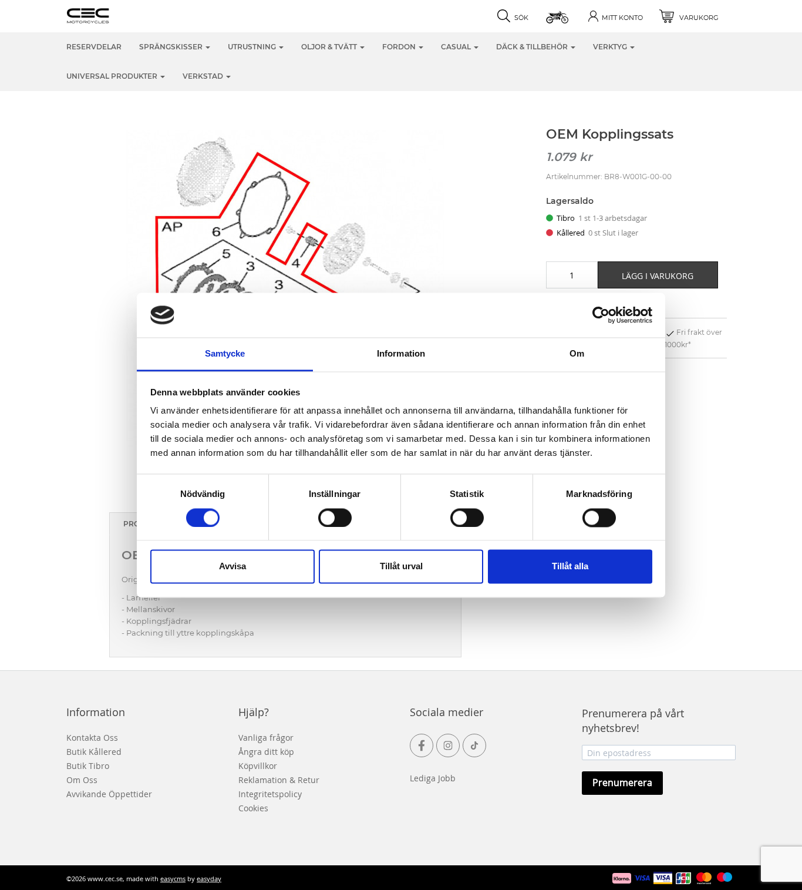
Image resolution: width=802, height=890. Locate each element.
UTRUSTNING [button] (253, 46)
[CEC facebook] (421, 745)
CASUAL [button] (457, 46)
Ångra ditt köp (266, 751)
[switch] (335, 517)
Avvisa (232, 567)
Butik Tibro (87, 765)
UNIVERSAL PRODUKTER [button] (112, 76)
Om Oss (81, 779)
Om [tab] (577, 354)
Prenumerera (622, 782)
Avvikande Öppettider (109, 794)
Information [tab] (401, 354)
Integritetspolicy (270, 794)
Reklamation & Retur (278, 779)
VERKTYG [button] (611, 46)
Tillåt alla (570, 567)
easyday (209, 878)
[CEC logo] (106, 14)
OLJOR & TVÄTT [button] (330, 46)
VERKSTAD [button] (204, 76)
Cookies (253, 808)
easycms (173, 878)
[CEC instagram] (448, 745)
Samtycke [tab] (225, 354)
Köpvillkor (257, 765)
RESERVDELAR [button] (94, 46)
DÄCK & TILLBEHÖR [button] (533, 46)
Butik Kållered (94, 751)
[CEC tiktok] (474, 745)
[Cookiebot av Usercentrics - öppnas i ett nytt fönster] (601, 315)
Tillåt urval (401, 567)
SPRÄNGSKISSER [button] (171, 46)
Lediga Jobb (433, 778)
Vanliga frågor (266, 737)
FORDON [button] (399, 46)
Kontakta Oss (92, 737)
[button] (558, 16)
